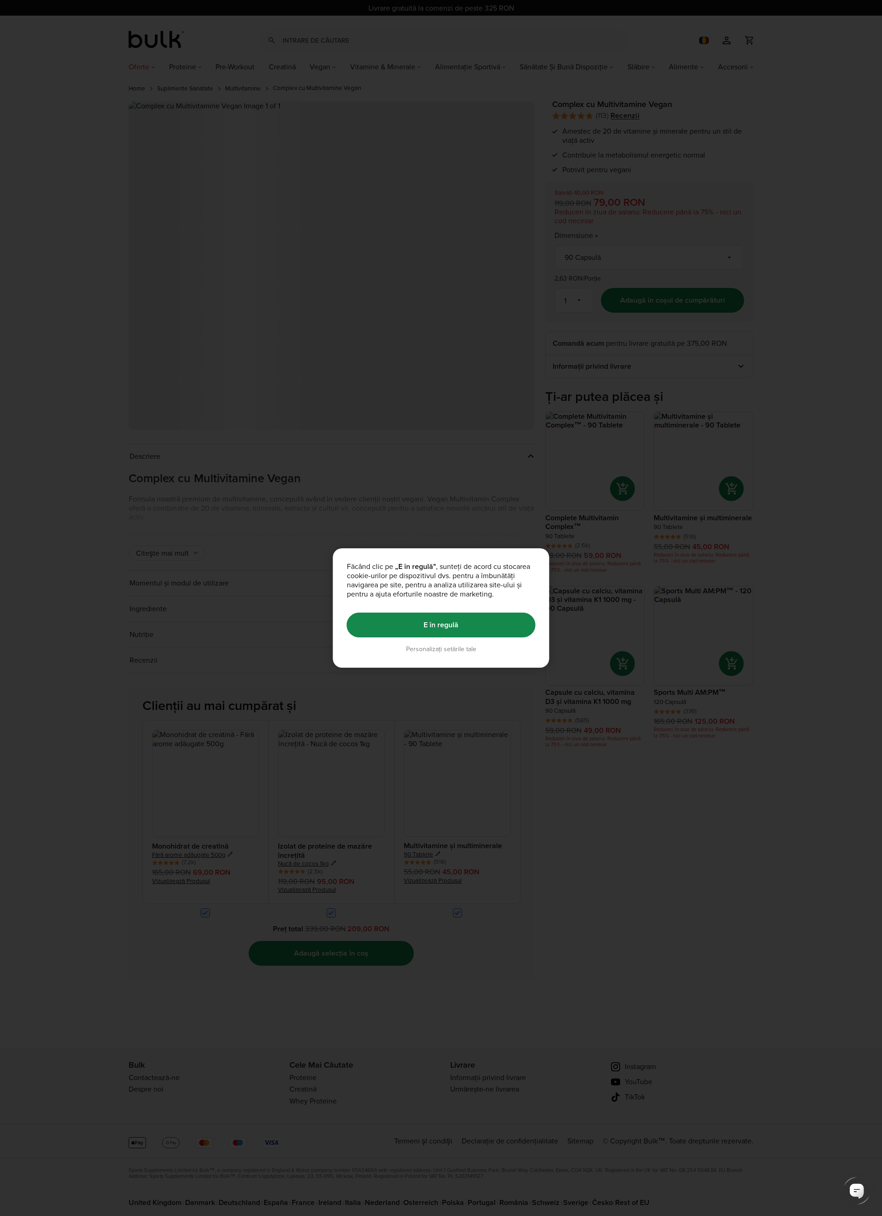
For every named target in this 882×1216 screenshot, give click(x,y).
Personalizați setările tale (441, 649)
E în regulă (441, 624)
